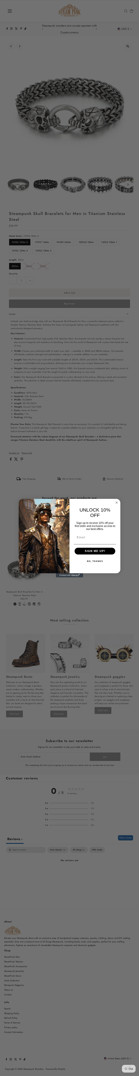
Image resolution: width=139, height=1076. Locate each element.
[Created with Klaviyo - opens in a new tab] (69, 575)
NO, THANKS (95, 561)
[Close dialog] (117, 503)
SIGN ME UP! (95, 551)
